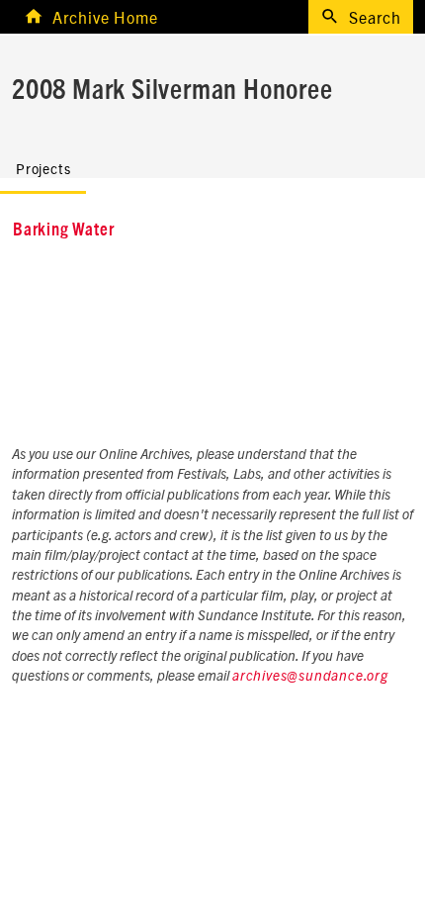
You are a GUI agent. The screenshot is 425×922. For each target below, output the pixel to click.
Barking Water (63, 230)
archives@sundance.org (310, 677)
